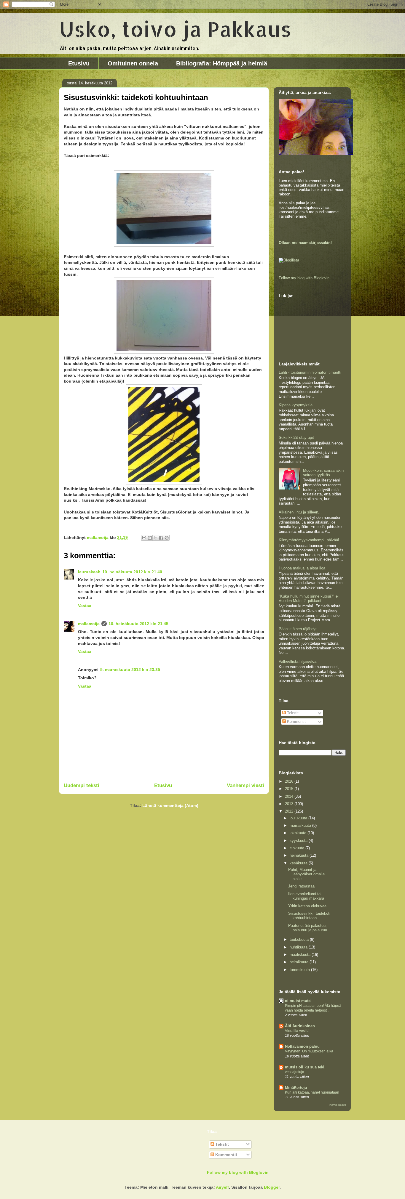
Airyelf (222, 1187)
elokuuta (297, 848)
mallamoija (89, 623)
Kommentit (296, 721)
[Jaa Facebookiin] (161, 538)
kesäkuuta (299, 863)
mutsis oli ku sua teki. (305, 1067)
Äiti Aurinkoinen (300, 1026)
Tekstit (292, 713)
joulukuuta (299, 818)
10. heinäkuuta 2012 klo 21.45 (138, 623)
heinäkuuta (300, 855)
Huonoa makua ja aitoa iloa (302, 568)
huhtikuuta (299, 947)
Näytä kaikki (337, 1104)
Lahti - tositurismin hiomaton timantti (310, 372)
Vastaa (84, 605)
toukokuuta (300, 939)
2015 (289, 789)
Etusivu (79, 63)
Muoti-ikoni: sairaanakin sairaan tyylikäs (323, 472)
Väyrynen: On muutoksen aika (309, 1051)
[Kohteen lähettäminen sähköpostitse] (144, 538)
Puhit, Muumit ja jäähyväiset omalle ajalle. (306, 874)
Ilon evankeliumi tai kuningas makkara (306, 896)
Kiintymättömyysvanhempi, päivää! (309, 540)
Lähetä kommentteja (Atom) (170, 805)
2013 (289, 804)
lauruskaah (89, 571)
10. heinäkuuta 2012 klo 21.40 (132, 571)
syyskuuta (299, 840)
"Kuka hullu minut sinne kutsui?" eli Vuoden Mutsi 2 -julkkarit (309, 598)
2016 (289, 781)
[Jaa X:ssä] (155, 538)
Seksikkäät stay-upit (296, 437)
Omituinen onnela (133, 63)
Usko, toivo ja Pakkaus (175, 29)
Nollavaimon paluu (302, 1046)
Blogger (272, 1187)
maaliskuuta (301, 954)
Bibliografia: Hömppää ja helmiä (221, 63)
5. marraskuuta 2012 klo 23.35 (130, 669)
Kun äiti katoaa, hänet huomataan (312, 1092)
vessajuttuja (294, 1072)
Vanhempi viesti (245, 785)
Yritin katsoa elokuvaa (307, 906)
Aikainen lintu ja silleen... (300, 512)
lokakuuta (298, 833)
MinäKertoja (296, 1087)
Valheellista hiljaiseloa (297, 661)
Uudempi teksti (81, 785)
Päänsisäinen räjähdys (298, 629)
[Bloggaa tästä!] (150, 538)
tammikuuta (300, 969)
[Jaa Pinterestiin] (167, 538)
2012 (289, 811)
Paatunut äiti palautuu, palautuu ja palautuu (307, 927)
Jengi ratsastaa (301, 886)
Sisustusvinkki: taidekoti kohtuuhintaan (309, 915)
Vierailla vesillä (297, 1031)
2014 (289, 796)
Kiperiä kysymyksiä (295, 405)
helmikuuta (300, 962)
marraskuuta (301, 825)
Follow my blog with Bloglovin (304, 278)
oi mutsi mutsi (298, 1001)
